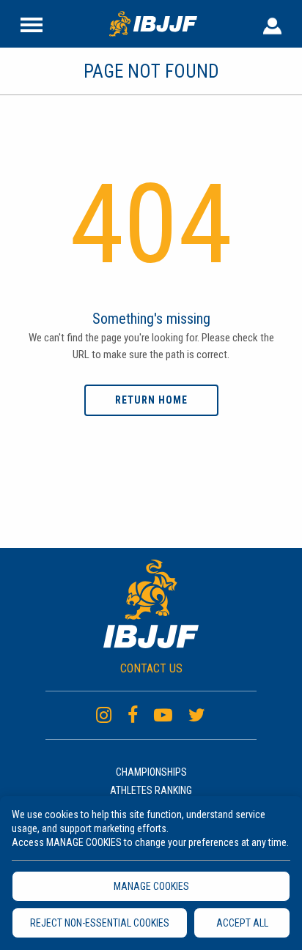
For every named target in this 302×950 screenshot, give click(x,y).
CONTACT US (151, 668)
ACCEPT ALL (242, 923)
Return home (151, 400)
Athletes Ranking (151, 790)
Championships (151, 772)
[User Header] (272, 23)
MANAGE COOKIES (151, 886)
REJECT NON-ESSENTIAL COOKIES (99, 923)
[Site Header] (31, 23)
